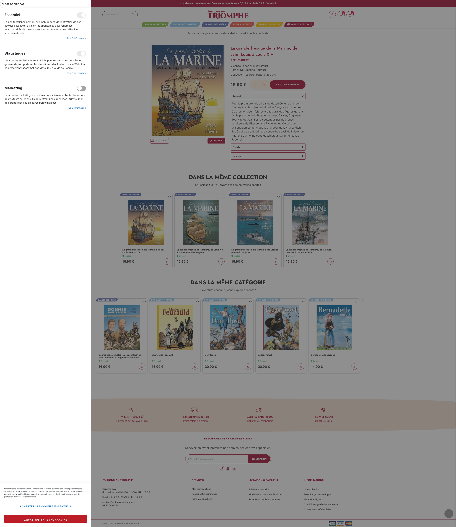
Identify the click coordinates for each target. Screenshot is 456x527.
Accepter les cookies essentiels (45, 506)
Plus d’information (76, 38)
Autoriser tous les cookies (45, 520)
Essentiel (81, 15)
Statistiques (81, 53)
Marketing (81, 88)
